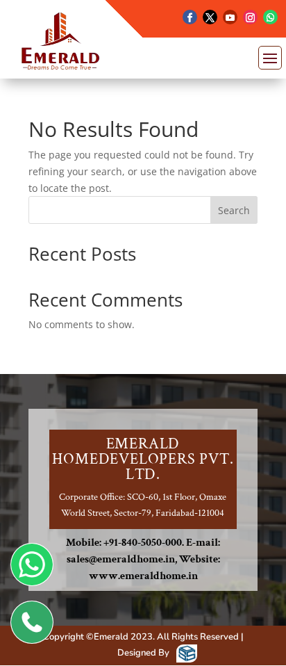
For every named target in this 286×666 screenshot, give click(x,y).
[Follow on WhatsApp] (270, 17)
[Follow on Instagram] (250, 17)
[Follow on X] (210, 17)
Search (234, 210)
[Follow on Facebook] (190, 17)
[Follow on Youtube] (230, 17)
